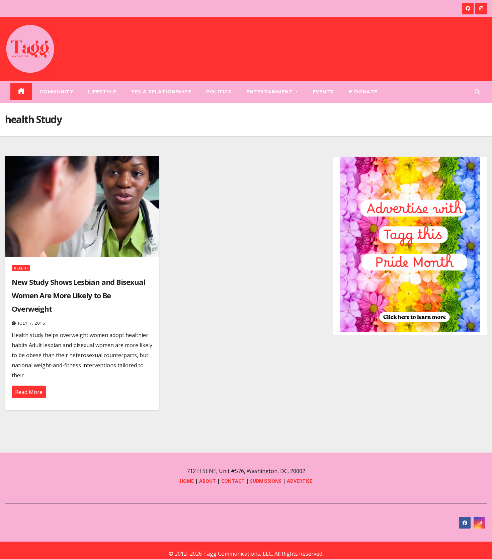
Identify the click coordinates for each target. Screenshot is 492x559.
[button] (477, 91)
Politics (219, 92)
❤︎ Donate (363, 92)
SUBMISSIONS (265, 481)
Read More (29, 392)
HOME (187, 481)
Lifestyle (102, 92)
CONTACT (233, 481)
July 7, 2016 (31, 323)
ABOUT (207, 481)
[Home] (21, 91)
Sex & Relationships (161, 92)
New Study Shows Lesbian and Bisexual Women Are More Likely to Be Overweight (78, 295)
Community (56, 92)
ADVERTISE (299, 481)
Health (21, 268)
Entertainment (270, 92)
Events (323, 92)
